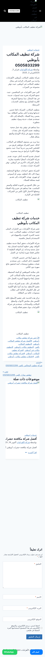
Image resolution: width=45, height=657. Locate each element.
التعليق (37, 564)
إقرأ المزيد (31, 452)
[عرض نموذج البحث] (5, 11)
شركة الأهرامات (26, 69)
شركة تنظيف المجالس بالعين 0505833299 (24, 364)
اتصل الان (36, 652)
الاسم (38, 597)
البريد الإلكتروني (34, 608)
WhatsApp (9, 652)
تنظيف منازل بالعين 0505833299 (17, 373)
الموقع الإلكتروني (34, 619)
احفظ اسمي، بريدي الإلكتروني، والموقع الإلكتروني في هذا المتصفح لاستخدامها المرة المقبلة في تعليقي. (23, 628)
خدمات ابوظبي (33, 50)
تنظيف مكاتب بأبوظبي (24, 347)
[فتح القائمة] (40, 11)
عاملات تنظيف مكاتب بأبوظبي (21, 356)
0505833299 (14, 11)
